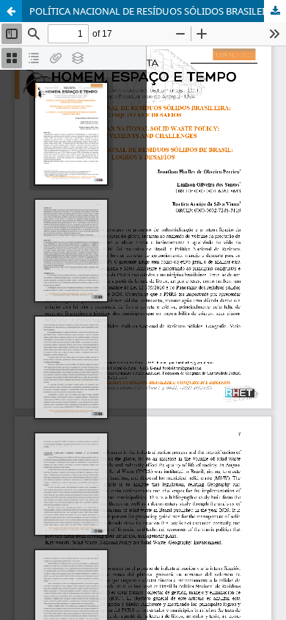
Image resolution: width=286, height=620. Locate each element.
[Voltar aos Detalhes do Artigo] (11, 11)
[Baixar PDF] (275, 11)
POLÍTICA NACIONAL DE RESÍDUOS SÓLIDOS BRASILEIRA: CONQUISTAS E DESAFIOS (157, 11)
